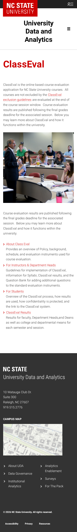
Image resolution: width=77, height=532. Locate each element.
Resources (44, 523)
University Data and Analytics (39, 31)
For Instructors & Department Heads (31, 265)
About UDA (15, 466)
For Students (15, 291)
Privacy (29, 523)
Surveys (50, 479)
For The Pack (54, 486)
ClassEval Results (18, 312)
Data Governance (20, 473)
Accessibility (11, 523)
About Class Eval (18, 244)
